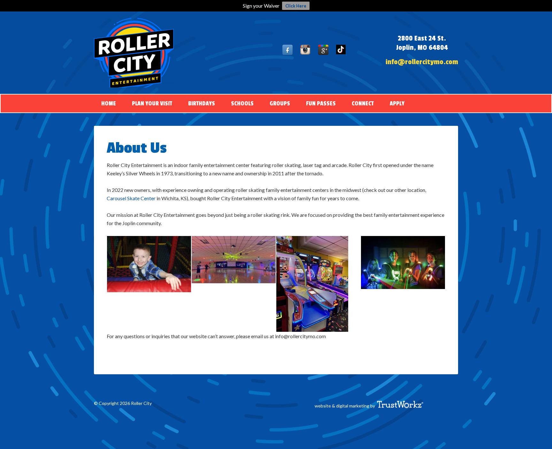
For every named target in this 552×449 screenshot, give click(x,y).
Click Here (295, 5)
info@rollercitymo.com (422, 61)
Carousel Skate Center (131, 198)
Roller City (134, 53)
